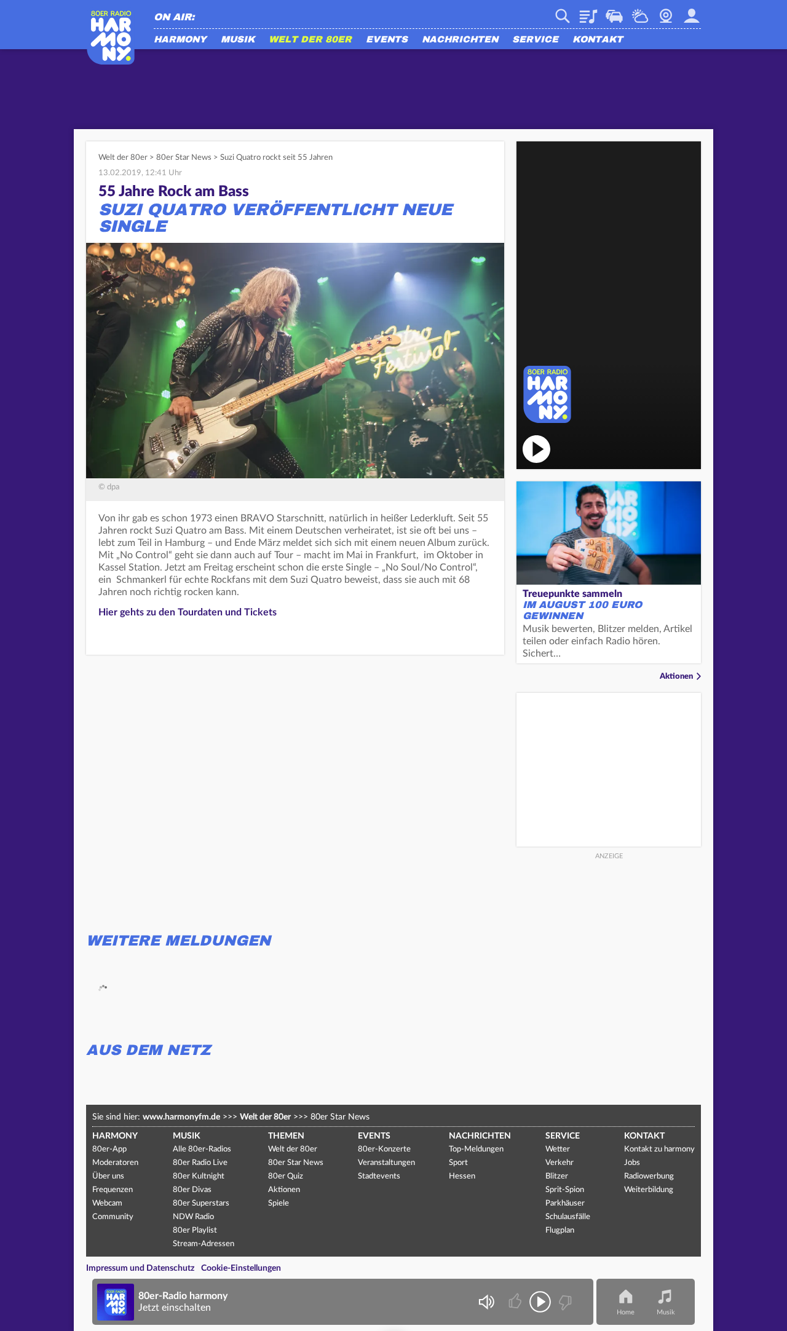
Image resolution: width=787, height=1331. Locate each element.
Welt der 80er (310, 40)
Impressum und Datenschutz (140, 1268)
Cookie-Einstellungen (241, 1268)
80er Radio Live (200, 1163)
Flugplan (559, 1230)
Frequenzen (112, 1190)
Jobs (632, 1163)
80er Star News (184, 158)
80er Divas (192, 1190)
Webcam (666, 12)
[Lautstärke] (486, 1302)
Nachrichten (460, 40)
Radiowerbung (649, 1176)
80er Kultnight (198, 1176)
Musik (238, 40)
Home (626, 1312)
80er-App (109, 1149)
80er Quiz (285, 1176)
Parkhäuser (565, 1203)
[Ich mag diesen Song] (516, 1302)
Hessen (462, 1176)
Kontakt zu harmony (659, 1149)
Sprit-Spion (564, 1190)
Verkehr (614, 12)
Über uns (108, 1176)
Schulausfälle (567, 1217)
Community (112, 1217)
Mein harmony (691, 12)
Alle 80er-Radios (202, 1149)
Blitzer (556, 1176)
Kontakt (597, 40)
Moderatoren (115, 1163)
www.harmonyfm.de (181, 1117)
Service (535, 40)
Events (387, 40)
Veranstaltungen (386, 1163)
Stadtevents (379, 1176)
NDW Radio (193, 1217)
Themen (286, 1136)
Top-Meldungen (476, 1149)
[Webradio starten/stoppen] (540, 1302)
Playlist (588, 12)
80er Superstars (201, 1203)
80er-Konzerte (384, 1149)
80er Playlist (195, 1230)
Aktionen (676, 677)
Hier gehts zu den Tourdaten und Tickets (187, 612)
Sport (458, 1163)
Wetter (640, 12)
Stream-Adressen (203, 1244)
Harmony (180, 40)
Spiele (278, 1203)
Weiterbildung (648, 1190)
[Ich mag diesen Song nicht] (564, 1302)
